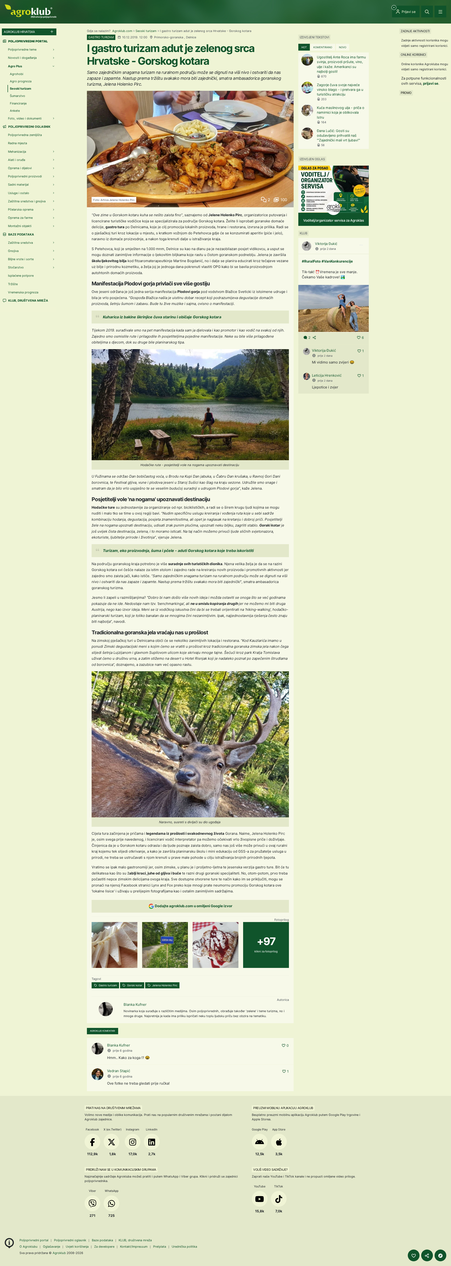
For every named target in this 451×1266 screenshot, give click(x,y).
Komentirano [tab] (322, 47)
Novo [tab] (342, 47)
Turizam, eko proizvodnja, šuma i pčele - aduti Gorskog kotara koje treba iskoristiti (178, 550)
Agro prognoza (20, 81)
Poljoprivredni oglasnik (29, 126)
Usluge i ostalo (18, 193)
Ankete (15, 110)
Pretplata (159, 1246)
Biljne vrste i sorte (21, 259)
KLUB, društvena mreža (28, 300)
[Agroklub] (30, 11)
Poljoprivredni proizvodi (25, 176)
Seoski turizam (146, 31)
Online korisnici (413, 54)
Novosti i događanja (22, 58)
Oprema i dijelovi (20, 168)
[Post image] (333, 308)
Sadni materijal (18, 184)
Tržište (13, 284)
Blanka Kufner (135, 1004)
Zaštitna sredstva (20, 242)
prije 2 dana (328, 249)
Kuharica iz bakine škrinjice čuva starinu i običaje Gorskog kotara (162, 317)
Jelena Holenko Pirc (164, 985)
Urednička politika (184, 1246)
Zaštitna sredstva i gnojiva (27, 201)
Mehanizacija (17, 151)
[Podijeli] (427, 1255)
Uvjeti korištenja (77, 1246)
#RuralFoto (311, 261)
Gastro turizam (107, 985)
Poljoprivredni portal (34, 1240)
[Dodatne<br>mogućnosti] (440, 1255)
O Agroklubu (28, 1246)
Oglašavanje (51, 1246)
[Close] (427, 11)
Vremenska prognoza (23, 292)
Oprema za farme (20, 218)
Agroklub (59, 1253)
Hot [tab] (304, 47)
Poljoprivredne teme (22, 49)
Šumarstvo (17, 96)
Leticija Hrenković (327, 375)
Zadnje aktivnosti (415, 31)
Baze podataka (21, 234)
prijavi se (430, 83)
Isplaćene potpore (21, 275)
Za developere (104, 1246)
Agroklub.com (122, 31)
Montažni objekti (19, 226)
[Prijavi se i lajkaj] (414, 1255)
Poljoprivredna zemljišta (25, 135)
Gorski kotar (134, 985)
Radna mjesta (17, 143)
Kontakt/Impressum (134, 1246)
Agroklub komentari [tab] (102, 1031)
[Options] (361, 245)
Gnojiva (13, 251)
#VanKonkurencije (337, 261)
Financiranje (18, 103)
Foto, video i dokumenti (25, 118)
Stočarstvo (16, 267)
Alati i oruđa (16, 160)
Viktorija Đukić (326, 244)
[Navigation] (440, 11)
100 (283, 199)
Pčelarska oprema (20, 209)
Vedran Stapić (118, 1071)
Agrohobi (16, 74)
